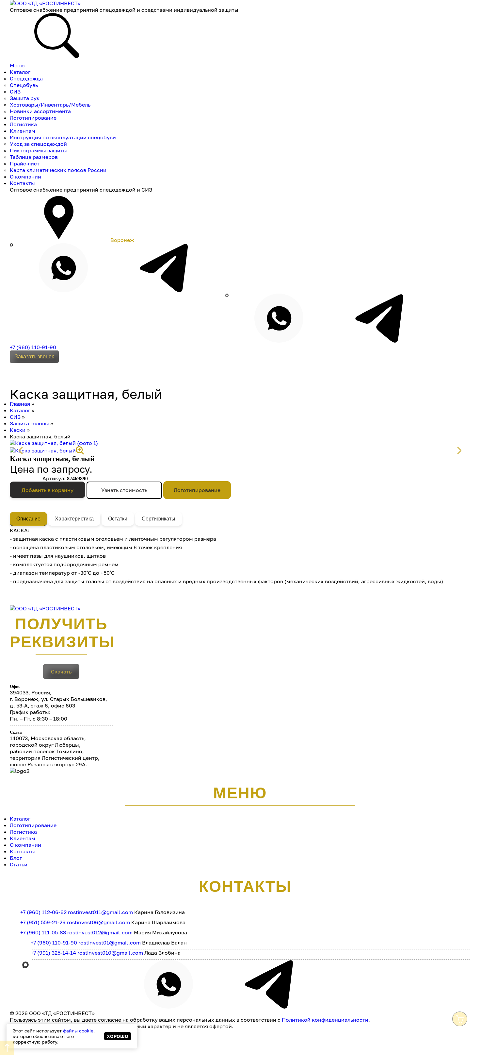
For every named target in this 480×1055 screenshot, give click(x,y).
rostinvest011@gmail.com (100, 912)
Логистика (23, 124)
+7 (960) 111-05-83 (43, 932)
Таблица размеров (34, 157)
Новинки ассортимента (40, 111)
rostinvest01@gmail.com (109, 942)
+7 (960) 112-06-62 (43, 912)
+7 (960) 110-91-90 (33, 347)
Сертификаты (158, 518)
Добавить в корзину (47, 490)
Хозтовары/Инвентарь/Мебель (50, 104)
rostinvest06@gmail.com (98, 922)
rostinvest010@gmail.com (110, 952)
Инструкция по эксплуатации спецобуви (63, 137)
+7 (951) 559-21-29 (43, 922)
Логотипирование (33, 117)
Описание (28, 518)
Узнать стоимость (124, 490)
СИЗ (15, 91)
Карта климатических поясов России (58, 170)
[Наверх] (7, 1048)
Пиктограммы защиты (38, 150)
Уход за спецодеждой (38, 144)
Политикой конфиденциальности (325, 1019)
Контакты (22, 183)
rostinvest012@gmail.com (100, 932)
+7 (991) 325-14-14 (53, 952)
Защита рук (25, 98)
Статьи (18, 864)
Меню (17, 65)
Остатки (117, 518)
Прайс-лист (25, 163)
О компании (25, 176)
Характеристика (74, 518)
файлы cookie (78, 1030)
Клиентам (22, 131)
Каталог (20, 72)
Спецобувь (24, 85)
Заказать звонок (34, 356)
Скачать (61, 671)
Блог (16, 858)
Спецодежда (26, 78)
